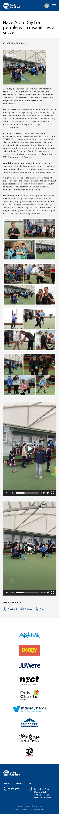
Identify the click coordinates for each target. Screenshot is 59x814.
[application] (29, 449)
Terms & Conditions (22, 810)
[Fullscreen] (52, 492)
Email (42, 609)
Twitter (28, 609)
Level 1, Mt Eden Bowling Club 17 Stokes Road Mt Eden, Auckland (42, 793)
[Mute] (47, 492)
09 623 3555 (13, 789)
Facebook (12, 609)
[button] (29, 448)
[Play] (6, 492)
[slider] (27, 493)
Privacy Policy (39, 810)
